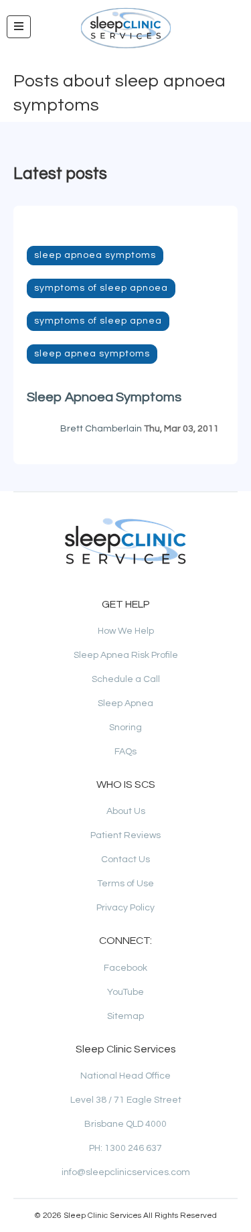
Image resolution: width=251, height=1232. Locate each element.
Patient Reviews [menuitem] (125, 835)
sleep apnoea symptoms (95, 255)
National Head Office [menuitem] (125, 1076)
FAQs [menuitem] (125, 751)
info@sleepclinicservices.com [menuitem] (126, 1172)
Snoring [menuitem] (125, 727)
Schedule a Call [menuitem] (126, 679)
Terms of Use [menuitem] (125, 883)
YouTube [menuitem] (125, 992)
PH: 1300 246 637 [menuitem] (125, 1148)
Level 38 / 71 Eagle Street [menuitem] (125, 1100)
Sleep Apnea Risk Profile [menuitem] (126, 655)
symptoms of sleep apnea (98, 321)
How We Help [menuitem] (126, 631)
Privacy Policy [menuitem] (125, 907)
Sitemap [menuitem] (125, 1016)
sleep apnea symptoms (92, 353)
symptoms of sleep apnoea (101, 288)
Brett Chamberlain (101, 428)
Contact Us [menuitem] (125, 859)
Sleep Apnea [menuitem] (125, 703)
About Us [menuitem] (125, 811)
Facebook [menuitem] (125, 968)
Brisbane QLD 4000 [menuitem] (125, 1124)
